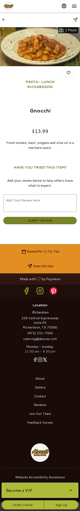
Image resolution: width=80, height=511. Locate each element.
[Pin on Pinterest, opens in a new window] (53, 292)
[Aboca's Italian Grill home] (21, 6)
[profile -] (64, 5)
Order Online (23, 504)
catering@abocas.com (40, 338)
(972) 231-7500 (40, 333)
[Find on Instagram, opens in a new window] (40, 292)
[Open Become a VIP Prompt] (71, 490)
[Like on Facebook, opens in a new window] (26, 292)
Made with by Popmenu (31, 278)
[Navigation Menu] (74, 6)
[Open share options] (75, 20)
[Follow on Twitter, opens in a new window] (44, 360)
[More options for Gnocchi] (68, 73)
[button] (5, 19)
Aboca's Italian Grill (40, 452)
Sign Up (61, 504)
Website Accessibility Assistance (40, 477)
